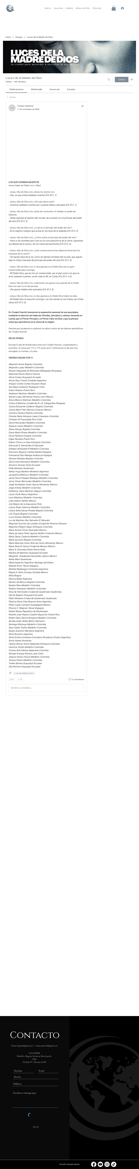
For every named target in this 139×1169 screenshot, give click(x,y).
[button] (113, 8)
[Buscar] (108, 79)
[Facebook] (93, 1164)
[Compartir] (82, 106)
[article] (46, 398)
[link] (16, 89)
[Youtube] (100, 1164)
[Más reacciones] (19, 679)
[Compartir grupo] (131, 79)
